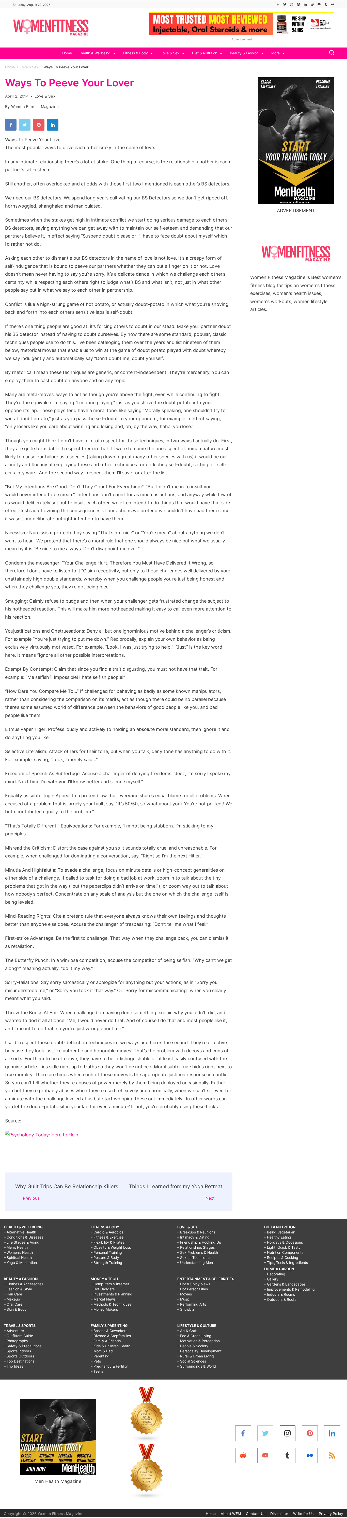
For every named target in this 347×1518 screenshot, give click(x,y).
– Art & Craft (187, 1330)
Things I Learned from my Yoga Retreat (175, 1186)
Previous (31, 1198)
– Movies (184, 1294)
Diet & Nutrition (204, 53)
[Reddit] (312, 4)
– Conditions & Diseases (23, 1237)
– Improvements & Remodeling (289, 1289)
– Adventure (14, 1330)
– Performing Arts (191, 1304)
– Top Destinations (19, 1361)
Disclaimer (279, 1513)
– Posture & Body (105, 1257)
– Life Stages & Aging (21, 1242)
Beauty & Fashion (244, 53)
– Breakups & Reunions (196, 1232)
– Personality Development (199, 1351)
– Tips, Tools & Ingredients (286, 1262)
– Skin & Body (15, 1309)
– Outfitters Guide (18, 1336)
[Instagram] (291, 4)
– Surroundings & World (196, 1366)
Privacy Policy (331, 1513)
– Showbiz (185, 1309)
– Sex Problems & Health (197, 1252)
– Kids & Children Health (110, 1346)
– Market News (103, 1299)
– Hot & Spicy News (193, 1284)
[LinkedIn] (305, 4)
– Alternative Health (20, 1232)
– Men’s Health (16, 1247)
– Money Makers (104, 1309)
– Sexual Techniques (194, 1257)
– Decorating (274, 1274)
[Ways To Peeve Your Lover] (41, 1134)
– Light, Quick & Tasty (282, 1247)
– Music (183, 1299)
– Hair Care (13, 1294)
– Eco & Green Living (194, 1336)
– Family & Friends (106, 1341)
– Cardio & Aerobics (107, 1232)
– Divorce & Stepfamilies (111, 1336)
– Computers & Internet (110, 1284)
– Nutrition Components (283, 1252)
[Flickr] (332, 4)
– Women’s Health (18, 1252)
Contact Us (255, 1513)
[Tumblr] (325, 4)
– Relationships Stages (196, 1247)
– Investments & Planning (111, 1294)
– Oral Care (13, 1304)
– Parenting (100, 1356)
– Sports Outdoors (19, 1356)
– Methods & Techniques (111, 1304)
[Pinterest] (298, 4)
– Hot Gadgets (103, 1289)
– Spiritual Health (18, 1257)
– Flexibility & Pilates (107, 1242)
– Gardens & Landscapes (285, 1284)
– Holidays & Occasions (283, 1242)
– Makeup (12, 1299)
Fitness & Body (135, 53)
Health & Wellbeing (95, 53)
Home (67, 53)
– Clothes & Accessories (23, 1284)
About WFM (231, 1513)
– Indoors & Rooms (279, 1294)
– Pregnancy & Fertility (109, 1366)
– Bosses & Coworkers (109, 1330)
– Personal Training (106, 1252)
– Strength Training (106, 1262)
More (275, 53)
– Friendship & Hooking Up (199, 1242)
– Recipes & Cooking (281, 1257)
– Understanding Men (195, 1262)
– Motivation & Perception (198, 1341)
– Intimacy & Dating (193, 1237)
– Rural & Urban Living (195, 1356)
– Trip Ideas (13, 1366)
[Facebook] (277, 4)
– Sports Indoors (17, 1351)
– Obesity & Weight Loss (111, 1247)
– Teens (97, 1371)
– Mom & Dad (102, 1351)
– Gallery (271, 1279)
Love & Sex (170, 53)
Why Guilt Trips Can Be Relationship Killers (66, 1186)
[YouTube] (319, 4)
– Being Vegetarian (279, 1232)
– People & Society (192, 1346)
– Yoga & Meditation (20, 1262)
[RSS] (332, 1456)
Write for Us (303, 1513)
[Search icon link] (330, 53)
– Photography (16, 1341)
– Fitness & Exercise (107, 1237)
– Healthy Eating (277, 1237)
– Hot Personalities (192, 1289)
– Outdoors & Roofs (280, 1299)
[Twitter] (284, 4)
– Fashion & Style (18, 1289)
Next (210, 1198)
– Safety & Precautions (22, 1346)
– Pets (96, 1361)
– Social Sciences (191, 1361)
